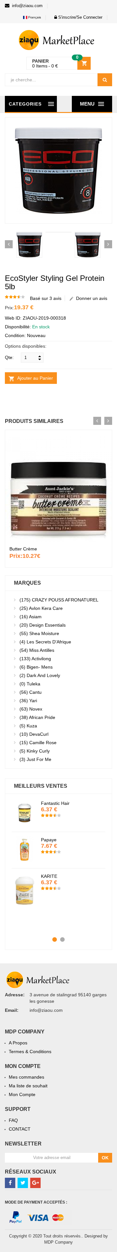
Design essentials (43, 625)
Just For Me (35, 759)
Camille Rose (38, 742)
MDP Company (58, 1242)
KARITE (49, 876)
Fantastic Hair (55, 803)
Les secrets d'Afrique (45, 641)
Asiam (31, 616)
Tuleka (30, 683)
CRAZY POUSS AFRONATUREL (59, 599)
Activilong (35, 658)
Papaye (49, 839)
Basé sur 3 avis (45, 298)
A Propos (18, 1042)
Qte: (9, 357)
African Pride (37, 717)
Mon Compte (22, 1094)
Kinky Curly (35, 751)
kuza (28, 725)
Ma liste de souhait (28, 1085)
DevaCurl (34, 734)
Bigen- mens (36, 667)
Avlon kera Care (41, 608)
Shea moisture (39, 633)
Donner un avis (90, 298)
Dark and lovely (40, 675)
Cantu (31, 692)
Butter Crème (23, 548)
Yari (28, 700)
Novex (31, 709)
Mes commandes (26, 1077)
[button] (76, 17)
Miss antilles (37, 650)
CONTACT (20, 1129)
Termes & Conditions (30, 1051)
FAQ (13, 1120)
